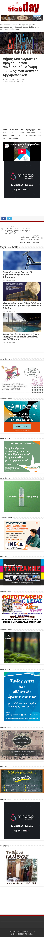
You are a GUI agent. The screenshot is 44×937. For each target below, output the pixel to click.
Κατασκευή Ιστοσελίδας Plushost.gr (22, 913)
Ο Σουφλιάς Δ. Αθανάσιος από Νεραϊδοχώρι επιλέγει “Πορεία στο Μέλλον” (17, 229)
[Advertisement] (22, 106)
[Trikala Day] (22, 7)
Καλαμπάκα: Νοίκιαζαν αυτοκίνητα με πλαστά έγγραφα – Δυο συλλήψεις (28, 238)
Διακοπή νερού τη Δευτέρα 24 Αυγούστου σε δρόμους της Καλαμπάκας (17, 274)
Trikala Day (29, 915)
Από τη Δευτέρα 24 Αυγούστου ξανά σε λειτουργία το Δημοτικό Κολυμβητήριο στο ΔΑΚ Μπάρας (22, 336)
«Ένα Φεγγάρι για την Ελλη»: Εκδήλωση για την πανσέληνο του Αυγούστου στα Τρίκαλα (22, 305)
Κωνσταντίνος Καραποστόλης (15, 79)
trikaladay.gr (5, 25)
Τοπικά (14, 25)
